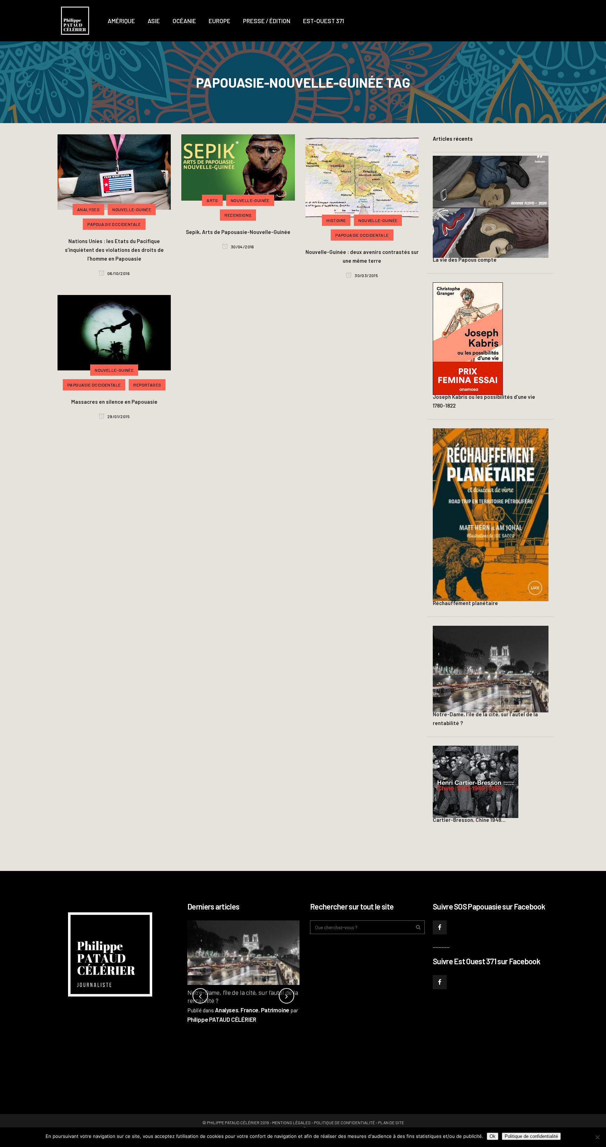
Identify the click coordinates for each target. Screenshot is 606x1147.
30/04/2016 (242, 246)
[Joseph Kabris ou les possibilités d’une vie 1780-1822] (468, 338)
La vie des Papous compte (465, 259)
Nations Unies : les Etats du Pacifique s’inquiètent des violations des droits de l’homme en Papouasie (114, 250)
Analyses (226, 1009)
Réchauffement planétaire (465, 603)
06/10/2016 (118, 273)
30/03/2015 (366, 275)
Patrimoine (275, 1009)
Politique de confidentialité (344, 1122)
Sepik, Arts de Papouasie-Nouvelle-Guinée (238, 232)
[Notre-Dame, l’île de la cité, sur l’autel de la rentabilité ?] (490, 668)
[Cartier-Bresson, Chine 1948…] (475, 781)
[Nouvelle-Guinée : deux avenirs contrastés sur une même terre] (362, 176)
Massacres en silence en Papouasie (114, 401)
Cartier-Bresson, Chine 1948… (469, 820)
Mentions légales (291, 1122)
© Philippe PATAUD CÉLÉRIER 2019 (235, 1122)
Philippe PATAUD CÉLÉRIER (221, 1019)
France (249, 1009)
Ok (493, 1136)
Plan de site (391, 1122)
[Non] (597, 1137)
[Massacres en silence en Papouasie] (114, 331)
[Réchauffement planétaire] (490, 514)
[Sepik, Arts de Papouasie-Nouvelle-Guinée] (238, 166)
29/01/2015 (118, 416)
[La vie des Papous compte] (490, 206)
